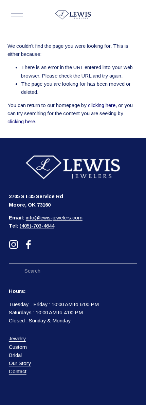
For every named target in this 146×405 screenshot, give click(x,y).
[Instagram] (13, 244)
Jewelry (17, 338)
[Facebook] (28, 244)
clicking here (101, 105)
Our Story (20, 363)
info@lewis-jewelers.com (54, 217)
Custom (18, 347)
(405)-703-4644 (37, 226)
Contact (17, 371)
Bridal (15, 355)
